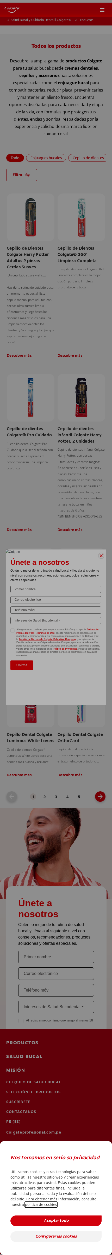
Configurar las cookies (56, 1237)
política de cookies (41, 1204)
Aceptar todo (56, 1221)
